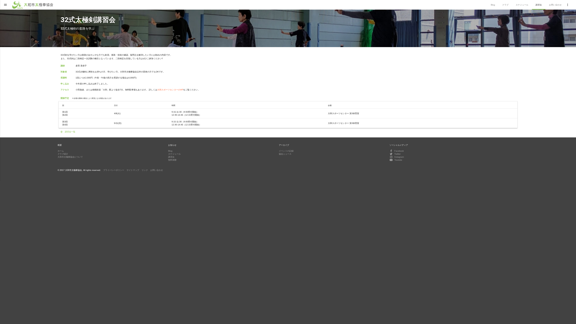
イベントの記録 (286, 151)
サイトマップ (133, 170)
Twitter (397, 154)
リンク (145, 170)
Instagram (399, 157)
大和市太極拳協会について (70, 157)
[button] (5, 4)
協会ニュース (285, 154)
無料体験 (172, 160)
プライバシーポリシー (113, 170)
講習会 (171, 157)
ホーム (61, 151)
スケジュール (174, 154)
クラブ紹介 (63, 154)
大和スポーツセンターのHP (170, 89)
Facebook (399, 151)
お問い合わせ (156, 170)
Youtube (398, 160)
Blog (170, 151)
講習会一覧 (67, 132)
